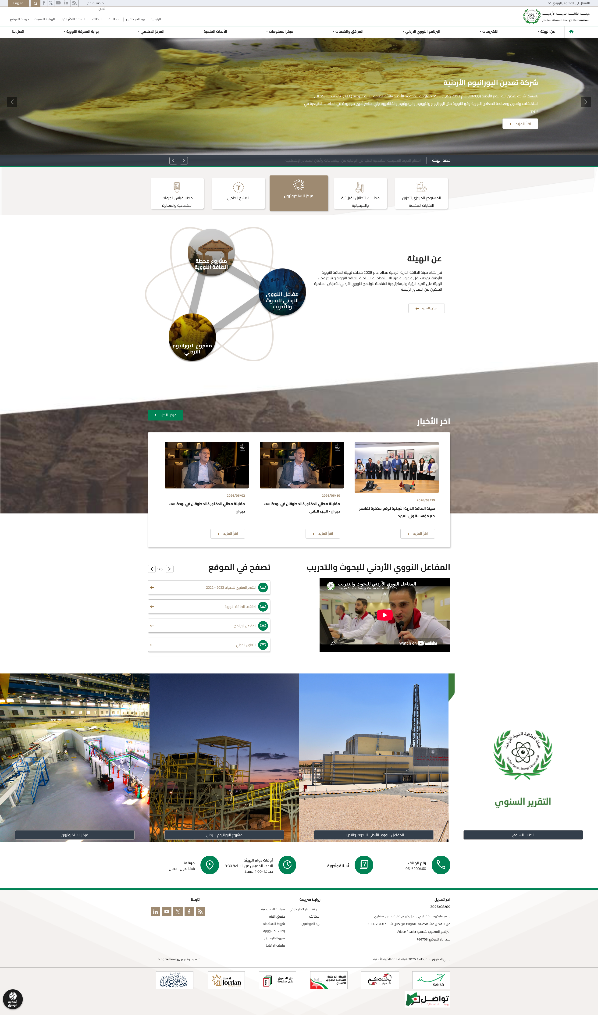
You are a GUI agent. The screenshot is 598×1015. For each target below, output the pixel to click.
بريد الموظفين (135, 19)
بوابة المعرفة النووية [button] (82, 31)
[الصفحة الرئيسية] (571, 31)
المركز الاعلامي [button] (152, 31)
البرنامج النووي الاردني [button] (422, 31)
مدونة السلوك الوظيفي (304, 909)
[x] (179, 912)
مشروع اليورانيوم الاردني (224, 834)
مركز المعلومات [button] (281, 31)
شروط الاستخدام (274, 923)
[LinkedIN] (66, 3)
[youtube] (58, 3)
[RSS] (74, 3)
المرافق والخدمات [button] (349, 31)
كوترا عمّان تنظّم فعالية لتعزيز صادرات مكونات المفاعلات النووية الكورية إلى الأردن (358, 160)
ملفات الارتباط (275, 945)
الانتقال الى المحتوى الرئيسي (571, 3)
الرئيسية (155, 19)
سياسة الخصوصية (273, 909)
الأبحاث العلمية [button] (215, 31)
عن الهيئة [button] (547, 31)
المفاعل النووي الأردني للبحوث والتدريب (374, 834)
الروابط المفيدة (44, 19)
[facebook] (43, 3)
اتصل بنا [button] (18, 31)
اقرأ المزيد (523, 116)
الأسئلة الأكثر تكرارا (72, 19)
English (18, 3)
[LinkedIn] (156, 912)
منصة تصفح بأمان (96, 6)
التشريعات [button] (490, 31)
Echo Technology (168, 959)
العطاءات (114, 19)
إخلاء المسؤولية (274, 931)
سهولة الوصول (274, 938)
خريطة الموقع (19, 19)
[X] (50, 3)
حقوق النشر (277, 916)
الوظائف (96, 19)
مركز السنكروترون (74, 834)
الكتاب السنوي (523, 834)
